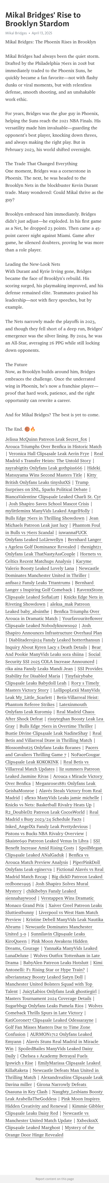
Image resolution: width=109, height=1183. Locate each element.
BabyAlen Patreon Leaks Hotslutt (55, 962)
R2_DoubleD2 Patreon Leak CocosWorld (45, 812)
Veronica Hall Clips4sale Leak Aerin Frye (49, 453)
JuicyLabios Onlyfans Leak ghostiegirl (60, 991)
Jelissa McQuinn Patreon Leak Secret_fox (46, 439)
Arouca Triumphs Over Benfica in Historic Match (53, 446)
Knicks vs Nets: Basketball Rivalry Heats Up (48, 805)
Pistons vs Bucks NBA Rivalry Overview (44, 833)
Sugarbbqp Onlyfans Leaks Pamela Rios (44, 1006)
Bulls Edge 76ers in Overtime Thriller (56, 726)
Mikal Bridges (16, 33)
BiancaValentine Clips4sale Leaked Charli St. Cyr (53, 496)
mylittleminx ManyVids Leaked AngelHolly (47, 511)
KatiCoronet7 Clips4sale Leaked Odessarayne (49, 1020)
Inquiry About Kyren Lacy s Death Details (46, 647)
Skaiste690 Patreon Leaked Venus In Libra (46, 841)
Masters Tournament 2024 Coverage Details (48, 998)
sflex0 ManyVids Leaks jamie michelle (62, 798)
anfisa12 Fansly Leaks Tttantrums (37, 582)
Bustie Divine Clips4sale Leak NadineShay (46, 733)
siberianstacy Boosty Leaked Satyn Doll (44, 977)
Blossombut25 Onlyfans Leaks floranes (43, 747)
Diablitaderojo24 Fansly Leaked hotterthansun (54, 640)
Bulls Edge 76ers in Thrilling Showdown (44, 518)
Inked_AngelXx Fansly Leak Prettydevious (46, 826)
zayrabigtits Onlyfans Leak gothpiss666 (43, 468)
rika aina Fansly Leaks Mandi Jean (39, 668)
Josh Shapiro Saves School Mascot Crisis (49, 504)
